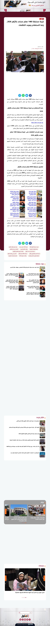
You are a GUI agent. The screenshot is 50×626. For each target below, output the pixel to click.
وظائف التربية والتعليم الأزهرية (18, 251)
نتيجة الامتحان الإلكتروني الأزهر (34, 253)
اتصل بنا (19, 622)
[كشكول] (25, 616)
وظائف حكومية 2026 (22, 256)
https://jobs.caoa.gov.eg (37, 122)
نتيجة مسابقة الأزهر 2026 (34, 247)
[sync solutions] (30, 625)
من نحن (31, 622)
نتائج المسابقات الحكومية (13, 256)
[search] (5, 10)
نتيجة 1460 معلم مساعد (23, 247)
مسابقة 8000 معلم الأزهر (23, 253)
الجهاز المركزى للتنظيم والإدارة (34, 256)
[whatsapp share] (23, 95)
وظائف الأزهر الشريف (24, 249)
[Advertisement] (22, 36)
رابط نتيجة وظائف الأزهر (13, 247)
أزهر (42, 19)
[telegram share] (19, 95)
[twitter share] (26, 95)
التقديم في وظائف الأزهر (12, 253)
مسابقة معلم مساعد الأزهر (30, 251)
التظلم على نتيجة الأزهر (14, 249)
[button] (26, 522)
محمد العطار (40, 46)
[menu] (44, 10)
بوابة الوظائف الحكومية (34, 249)
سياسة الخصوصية (25, 622)
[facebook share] (30, 95)
